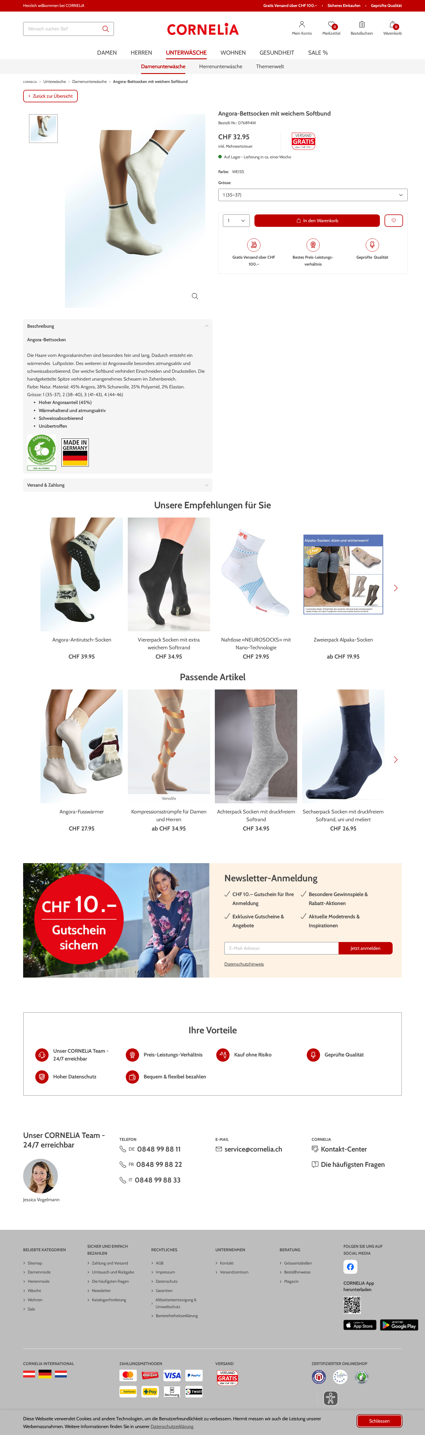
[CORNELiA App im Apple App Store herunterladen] (359, 1325)
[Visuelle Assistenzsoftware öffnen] (327, 1398)
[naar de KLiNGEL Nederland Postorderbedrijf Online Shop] (61, 1374)
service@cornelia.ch (253, 1149)
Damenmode (39, 1272)
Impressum (165, 1272)
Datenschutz (167, 1281)
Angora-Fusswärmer (82, 812)
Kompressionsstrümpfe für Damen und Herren (168, 816)
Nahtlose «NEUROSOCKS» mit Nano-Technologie (256, 644)
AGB (159, 1263)
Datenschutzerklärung (172, 1426)
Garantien (164, 1290)
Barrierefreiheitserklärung (177, 1315)
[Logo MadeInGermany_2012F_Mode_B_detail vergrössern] (75, 453)
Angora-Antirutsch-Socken (81, 640)
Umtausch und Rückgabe (113, 1272)
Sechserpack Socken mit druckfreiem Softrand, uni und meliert (343, 816)
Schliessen (379, 1421)
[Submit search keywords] (106, 29)
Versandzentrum (234, 1272)
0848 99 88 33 (158, 1180)
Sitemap (35, 1263)
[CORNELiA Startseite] (203, 29)
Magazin (291, 1281)
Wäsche (34, 1290)
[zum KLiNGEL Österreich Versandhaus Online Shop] (29, 1374)
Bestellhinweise (297, 1272)
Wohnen (35, 1299)
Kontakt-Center (344, 1149)
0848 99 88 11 (159, 1149)
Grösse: (224, 182)
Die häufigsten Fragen (353, 1164)
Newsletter (101, 1290)
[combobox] (68, 29)
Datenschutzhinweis (244, 964)
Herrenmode (38, 1281)
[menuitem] (107, 52)
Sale (31, 1309)
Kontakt (227, 1263)
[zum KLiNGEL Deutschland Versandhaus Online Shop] (44, 1374)
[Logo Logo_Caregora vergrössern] (41, 453)
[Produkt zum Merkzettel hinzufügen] (394, 220)
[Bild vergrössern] (195, 296)
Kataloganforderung (109, 1299)
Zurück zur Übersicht (53, 96)
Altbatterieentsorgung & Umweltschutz (176, 1303)
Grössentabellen (298, 1263)
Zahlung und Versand (110, 1263)
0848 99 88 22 (159, 1164)
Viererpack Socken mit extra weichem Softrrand (169, 644)
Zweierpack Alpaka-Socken (343, 640)
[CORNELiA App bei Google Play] (399, 1324)
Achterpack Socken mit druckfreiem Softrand (256, 816)
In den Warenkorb (320, 220)
